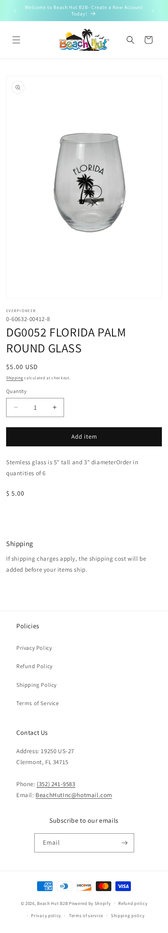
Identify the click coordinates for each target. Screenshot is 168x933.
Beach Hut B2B (52, 903)
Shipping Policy (36, 684)
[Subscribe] (125, 842)
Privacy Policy (34, 647)
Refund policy (132, 903)
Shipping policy (128, 915)
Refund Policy (34, 666)
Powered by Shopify (90, 903)
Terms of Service (37, 703)
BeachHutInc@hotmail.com (73, 795)
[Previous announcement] (15, 11)
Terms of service (86, 915)
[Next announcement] (153, 11)
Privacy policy (46, 915)
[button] (16, 40)
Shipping (14, 377)
